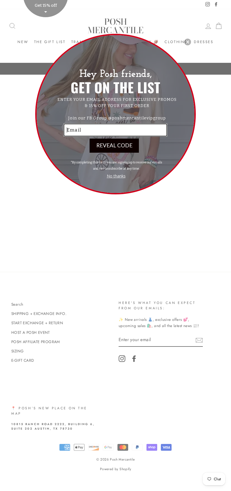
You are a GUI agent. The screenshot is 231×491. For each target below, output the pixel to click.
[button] (187, 42)
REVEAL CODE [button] (114, 145)
